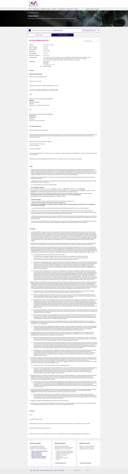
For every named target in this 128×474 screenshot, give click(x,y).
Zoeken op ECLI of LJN (36, 453)
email (83, 470)
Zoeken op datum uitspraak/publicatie (39, 451)
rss (81, 470)
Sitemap (34, 470)
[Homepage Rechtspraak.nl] (33, 3)
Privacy (38, 470)
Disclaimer (62, 470)
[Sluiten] (98, 30)
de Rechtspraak (61, 9)
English (31, 470)
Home (30, 9)
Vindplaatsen (32, 61)
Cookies (41, 470)
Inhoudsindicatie (33, 57)
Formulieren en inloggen (93, 9)
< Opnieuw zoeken (39, 34)
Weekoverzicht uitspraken (85, 463)
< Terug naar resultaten (62, 34)
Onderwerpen (36, 9)
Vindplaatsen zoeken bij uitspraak (38, 456)
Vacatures (55, 470)
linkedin (96, 470)
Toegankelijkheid (46, 470)
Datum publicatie (33, 49)
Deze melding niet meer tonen (89, 30)
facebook (92, 470)
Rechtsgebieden (33, 53)
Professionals (70, 9)
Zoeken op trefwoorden (36, 452)
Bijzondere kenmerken (34, 55)
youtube (98, 470)
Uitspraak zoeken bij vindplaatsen (38, 457)
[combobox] (91, 41)
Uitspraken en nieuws (46, 9)
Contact (76, 9)
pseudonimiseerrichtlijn (58, 30)
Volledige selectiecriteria (60, 463)
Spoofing (51, 470)
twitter (90, 470)
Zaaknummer (32, 51)
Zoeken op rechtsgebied (36, 455)
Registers (54, 9)
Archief (59, 470)
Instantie (31, 44)
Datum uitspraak (33, 46)
